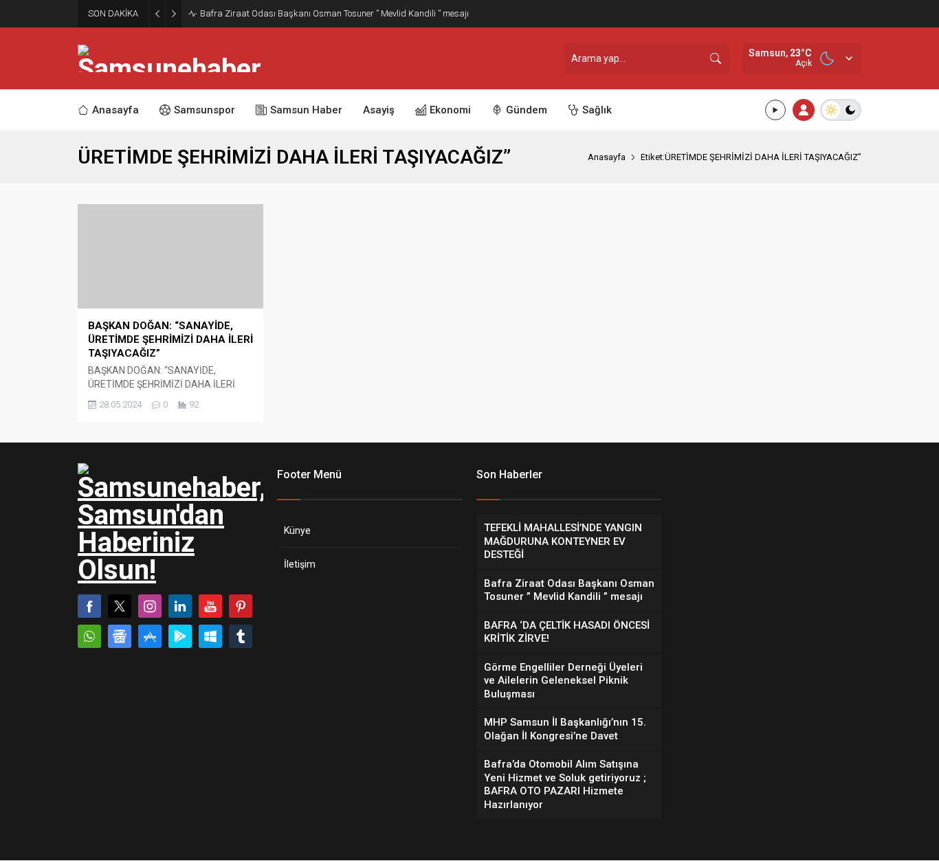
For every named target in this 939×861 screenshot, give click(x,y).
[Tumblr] (240, 636)
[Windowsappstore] (210, 636)
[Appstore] (150, 636)
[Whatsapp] (89, 636)
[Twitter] (119, 606)
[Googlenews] (119, 636)
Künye (297, 530)
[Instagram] (150, 606)
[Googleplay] (180, 636)
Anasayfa (607, 157)
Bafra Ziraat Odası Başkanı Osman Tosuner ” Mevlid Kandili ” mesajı (335, 13)
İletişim (300, 564)
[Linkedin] (180, 606)
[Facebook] (89, 606)
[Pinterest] (240, 606)
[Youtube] (210, 606)
